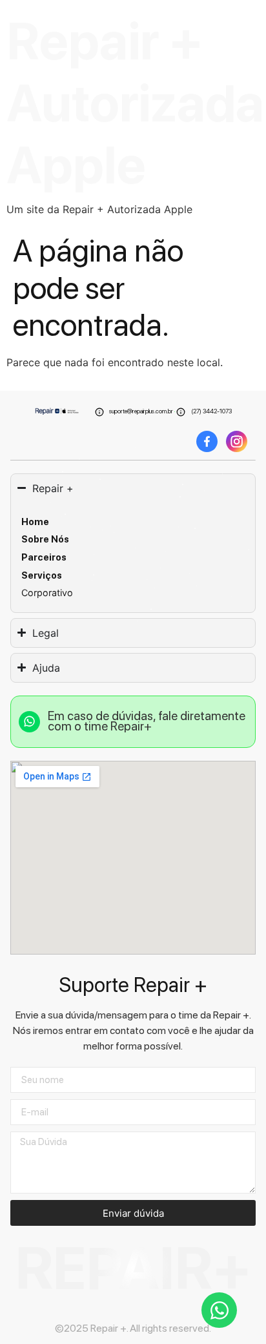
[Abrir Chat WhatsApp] (219, 1310)
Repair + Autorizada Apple (135, 103)
